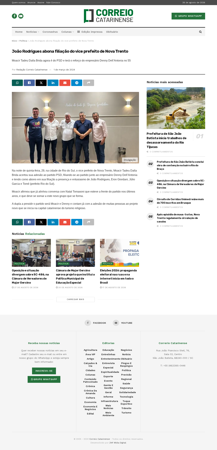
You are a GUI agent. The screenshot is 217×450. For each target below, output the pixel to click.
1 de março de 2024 (64, 69)
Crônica (90, 386)
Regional (126, 379)
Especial (108, 367)
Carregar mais (75, 299)
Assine (40, 2)
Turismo (126, 412)
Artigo (90, 358)
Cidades (90, 370)
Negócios (126, 350)
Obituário (112, 31)
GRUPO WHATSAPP (189, 16)
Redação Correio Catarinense (31, 69)
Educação (108, 350)
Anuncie (31, 2)
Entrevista (108, 363)
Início (14, 41)
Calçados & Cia (90, 364)
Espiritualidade (110, 372)
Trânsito (126, 408)
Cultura (90, 397)
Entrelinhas (108, 354)
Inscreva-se (44, 371)
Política (23, 41)
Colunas (66, 31)
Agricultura (90, 350)
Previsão (126, 374)
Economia (90, 402)
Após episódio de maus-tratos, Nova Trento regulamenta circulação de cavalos (178, 218)
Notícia (126, 354)
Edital (90, 413)
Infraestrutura (109, 401)
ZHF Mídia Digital (117, 443)
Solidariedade (127, 392)
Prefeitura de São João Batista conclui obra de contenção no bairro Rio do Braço (180, 165)
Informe (108, 396)
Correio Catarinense (99, 439)
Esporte (108, 376)
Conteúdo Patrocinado (90, 380)
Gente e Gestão (108, 386)
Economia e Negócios (90, 408)
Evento (108, 380)
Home (19, 31)
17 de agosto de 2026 (114, 287)
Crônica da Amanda (90, 392)
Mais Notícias (108, 407)
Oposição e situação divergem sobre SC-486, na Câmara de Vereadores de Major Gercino (181, 184)
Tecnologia (126, 396)
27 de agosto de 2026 (26, 287)
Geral (108, 392)
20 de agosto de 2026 (70, 287)
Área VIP (90, 354)
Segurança (126, 388)
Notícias (31, 31)
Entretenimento (110, 358)
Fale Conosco (53, 2)
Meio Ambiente (108, 414)
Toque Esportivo (126, 402)
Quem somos (18, 2)
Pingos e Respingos (126, 364)
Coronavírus (50, 31)
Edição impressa (92, 31)
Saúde (126, 383)
